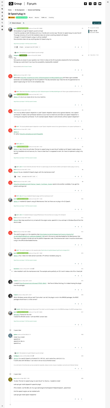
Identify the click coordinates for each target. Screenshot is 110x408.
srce (15, 378)
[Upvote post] (75, 47)
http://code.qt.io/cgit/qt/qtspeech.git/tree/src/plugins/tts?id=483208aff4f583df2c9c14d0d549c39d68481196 (44, 235)
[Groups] (2, 19)
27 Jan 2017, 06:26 (37, 312)
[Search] (2, 22)
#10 (82, 199)
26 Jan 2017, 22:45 (27, 281)
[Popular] (2, 12)
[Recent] (2, 5)
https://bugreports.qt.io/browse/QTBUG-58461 (33, 283)
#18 (82, 334)
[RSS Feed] (23, 23)
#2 (82, 55)
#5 (82, 110)
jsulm (15, 28)
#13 (82, 253)
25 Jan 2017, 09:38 (25, 232)
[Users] (2, 15)
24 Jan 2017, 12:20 (25, 129)
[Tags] (2, 9)
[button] (2, 406)
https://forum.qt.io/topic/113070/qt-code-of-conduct (25, 43)
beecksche (16, 269)
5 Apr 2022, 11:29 (25, 378)
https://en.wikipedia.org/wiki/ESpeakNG (31, 134)
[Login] (107, 2)
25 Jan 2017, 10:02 (37, 253)
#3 (82, 75)
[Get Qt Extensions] (2, 26)
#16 (82, 295)
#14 (82, 269)
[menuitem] (107, 2)
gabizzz (15, 334)
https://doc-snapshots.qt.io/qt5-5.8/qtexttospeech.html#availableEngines (41, 78)
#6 (82, 129)
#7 (82, 146)
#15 (82, 281)
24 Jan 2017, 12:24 (25, 169)
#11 (82, 217)
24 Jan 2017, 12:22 (37, 146)
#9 (82, 181)
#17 (82, 312)
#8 (82, 169)
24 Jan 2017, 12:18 (25, 110)
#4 (82, 94)
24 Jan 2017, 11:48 (25, 75)
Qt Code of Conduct (27, 66)
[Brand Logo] (22, 3)
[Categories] (2, 2)
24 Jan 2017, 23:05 (25, 217)
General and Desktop (22, 17)
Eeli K (15, 75)
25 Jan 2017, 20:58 (28, 269)
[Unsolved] (2, 29)
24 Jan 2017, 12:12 (37, 94)
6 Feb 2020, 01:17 (26, 334)
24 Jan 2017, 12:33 (37, 199)
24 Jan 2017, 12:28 (25, 181)
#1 (82, 28)
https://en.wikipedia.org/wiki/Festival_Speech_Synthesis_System (33, 184)
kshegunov (16, 55)
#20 (82, 378)
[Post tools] (81, 47)
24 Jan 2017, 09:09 (37, 28)
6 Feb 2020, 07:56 (28, 356)
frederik (16, 281)
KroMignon (16, 356)
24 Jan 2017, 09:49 (36, 55)
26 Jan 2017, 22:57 (27, 295)
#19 (82, 356)
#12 (82, 232)
